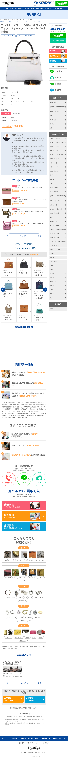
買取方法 (37, 8)
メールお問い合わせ (58, 41)
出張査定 (58, 84)
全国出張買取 (30, 699)
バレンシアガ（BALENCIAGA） (57, 229)
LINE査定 (58, 71)
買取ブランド (27, 8)
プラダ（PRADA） (54, 191)
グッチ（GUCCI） (54, 187)
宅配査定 (58, 90)
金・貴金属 (52, 120)
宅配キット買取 (9, 699)
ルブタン (52, 286)
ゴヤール (52, 253)
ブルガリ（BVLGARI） (55, 201)
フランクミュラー (54, 221)
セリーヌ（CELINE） (55, 225)
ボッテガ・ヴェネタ (55, 249)
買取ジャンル (20, 8)
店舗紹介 (41, 8)
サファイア (52, 281)
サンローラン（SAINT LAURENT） (57, 196)
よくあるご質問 (56, 8)
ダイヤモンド (53, 175)
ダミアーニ (52, 257)
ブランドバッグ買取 (24, 243)
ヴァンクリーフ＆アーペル (56, 155)
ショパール (52, 269)
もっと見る (24, 683)
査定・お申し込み (48, 8)
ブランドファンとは (13, 8)
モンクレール (53, 294)
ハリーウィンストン (55, 151)
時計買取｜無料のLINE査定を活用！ (57, 107)
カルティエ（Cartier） (55, 159)
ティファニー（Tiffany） (56, 209)
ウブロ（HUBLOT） (55, 171)
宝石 (51, 116)
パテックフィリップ (55, 167)
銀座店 (51, 308)
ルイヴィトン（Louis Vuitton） (58, 143)
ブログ (61, 8)
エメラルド (52, 179)
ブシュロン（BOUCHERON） (57, 205)
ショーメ (52, 278)
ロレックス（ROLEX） (55, 163)
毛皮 (51, 298)
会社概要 (21, 743)
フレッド (52, 265)
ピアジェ (52, 273)
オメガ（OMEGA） (54, 213)
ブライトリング (54, 217)
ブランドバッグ (8, 36)
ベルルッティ (53, 290)
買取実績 (32, 8)
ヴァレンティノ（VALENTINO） (58, 241)
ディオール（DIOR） (55, 237)
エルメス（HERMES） (25, 36)
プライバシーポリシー (33, 743)
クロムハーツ (53, 261)
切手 (51, 128)
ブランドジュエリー (55, 112)
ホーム (7, 8)
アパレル (52, 124)
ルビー (51, 183)
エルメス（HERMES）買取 (24, 248)
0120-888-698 (57, 29)
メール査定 (59, 77)
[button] (3, 289)
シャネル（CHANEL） (55, 147)
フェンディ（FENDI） (55, 233)
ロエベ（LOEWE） (54, 245)
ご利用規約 (46, 743)
